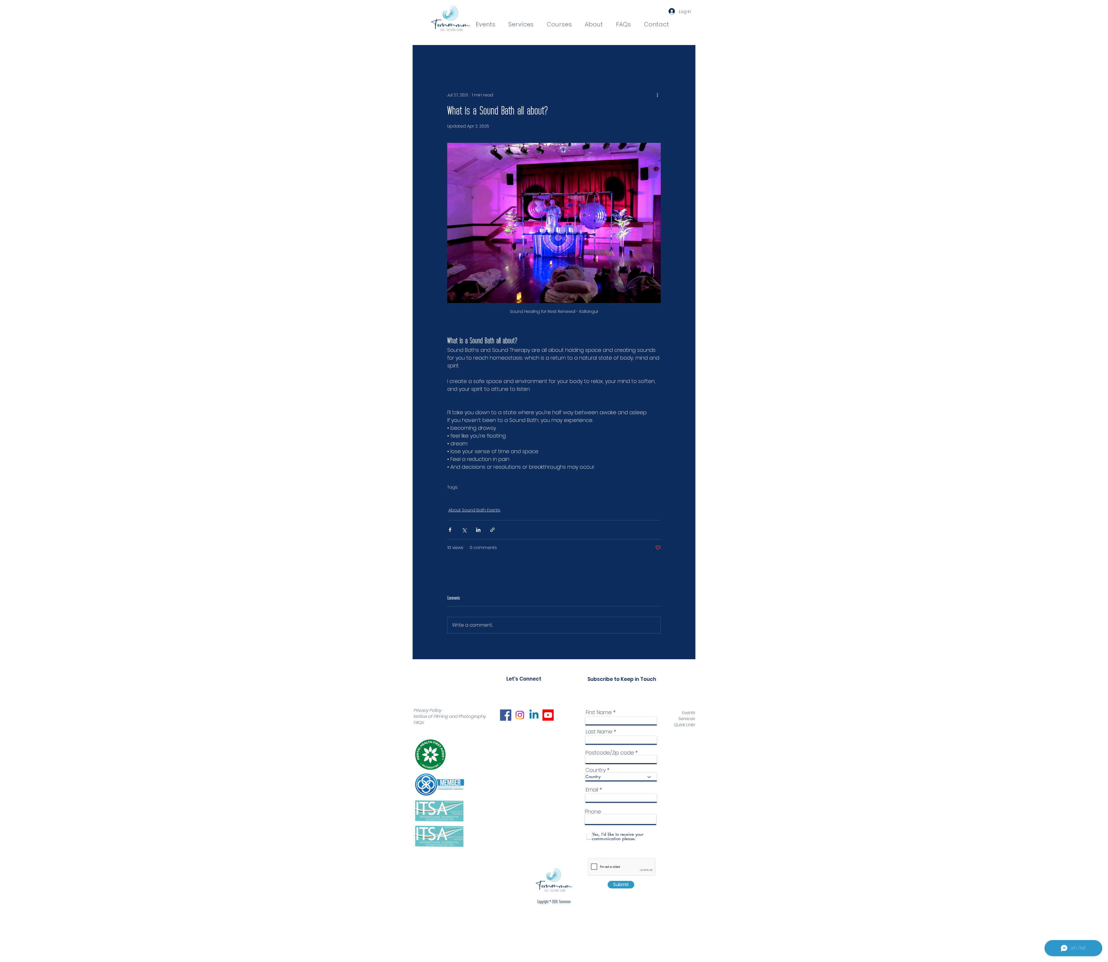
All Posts (429, 57)
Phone (593, 811)
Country (595, 770)
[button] (559, 24)
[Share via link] (492, 530)
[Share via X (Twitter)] (464, 530)
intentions (521, 496)
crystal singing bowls (485, 496)
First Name (599, 712)
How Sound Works (560, 57)
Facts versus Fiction (625, 57)
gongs (454, 496)
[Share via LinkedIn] (478, 530)
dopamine (546, 496)
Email (592, 789)
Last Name (599, 731)
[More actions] (657, 94)
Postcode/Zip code (609, 752)
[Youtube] (548, 715)
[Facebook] (505, 715)
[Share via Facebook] (450, 530)
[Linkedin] (534, 715)
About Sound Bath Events (488, 57)
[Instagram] (519, 715)
